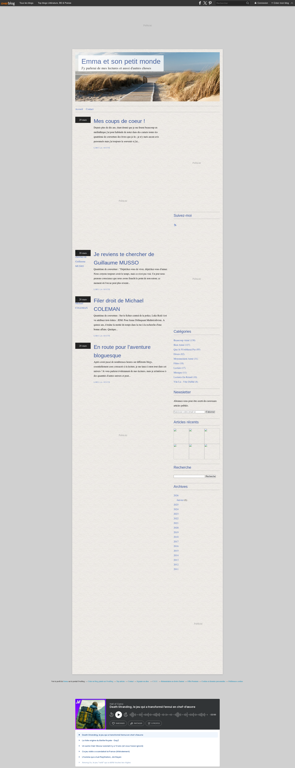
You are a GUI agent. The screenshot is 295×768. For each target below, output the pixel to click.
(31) (186, 358)
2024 (176, 509)
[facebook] (200, 3)
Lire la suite (102, 148)
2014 (176, 555)
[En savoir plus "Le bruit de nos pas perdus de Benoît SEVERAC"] (181, 451)
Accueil (79, 109)
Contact (89, 109)
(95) (187, 349)
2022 (176, 518)
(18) (179, 363)
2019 (176, 532)
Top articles (120, 681)
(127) (182, 344)
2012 (176, 564)
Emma (65, 681)
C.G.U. (155, 681)
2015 (176, 550)
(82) (179, 354)
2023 (176, 513)
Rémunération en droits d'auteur (172, 681)
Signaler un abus (143, 681)
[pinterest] (210, 3)
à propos (155, 723)
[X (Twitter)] (205, 3)
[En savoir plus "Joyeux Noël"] (196, 436)
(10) (185, 377)
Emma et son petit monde (121, 61)
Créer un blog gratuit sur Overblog (100, 681)
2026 (176, 495)
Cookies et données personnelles (213, 681)
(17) (180, 367)
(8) (186, 381)
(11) (180, 372)
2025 (176, 504)
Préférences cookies (235, 681)
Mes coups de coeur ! (119, 121)
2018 (176, 536)
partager (138, 723)
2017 (176, 541)
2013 (176, 559)
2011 (176, 569)
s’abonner (120, 723)
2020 (176, 527)
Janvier (180, 500)
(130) (184, 340)
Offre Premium (192, 681)
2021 (176, 523)
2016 (176, 546)
